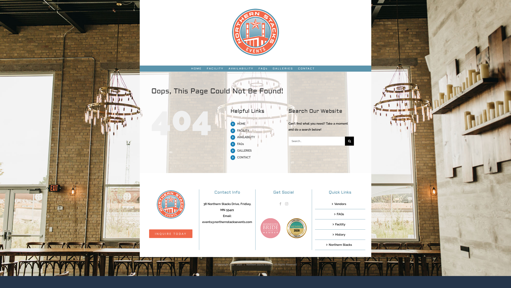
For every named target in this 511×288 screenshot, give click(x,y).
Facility (340, 224)
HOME (241, 123)
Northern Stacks (340, 245)
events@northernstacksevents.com (227, 222)
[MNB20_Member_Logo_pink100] (270, 219)
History (340, 234)
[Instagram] (286, 203)
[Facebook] (280, 203)
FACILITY (243, 130)
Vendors (340, 204)
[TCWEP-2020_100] (297, 219)
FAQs (240, 144)
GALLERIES (244, 150)
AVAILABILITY (246, 137)
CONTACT (244, 157)
